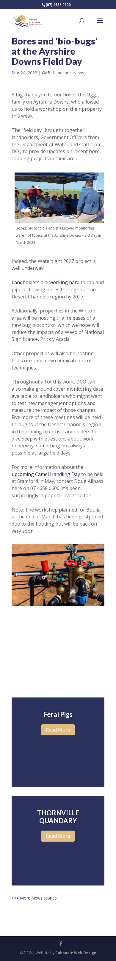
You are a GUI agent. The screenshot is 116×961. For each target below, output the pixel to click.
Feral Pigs (58, 714)
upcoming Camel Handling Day (46, 474)
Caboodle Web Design (75, 952)
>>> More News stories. (35, 898)
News (78, 73)
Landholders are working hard (45, 282)
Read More (58, 729)
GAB (46, 73)
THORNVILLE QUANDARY (58, 817)
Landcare (62, 73)
